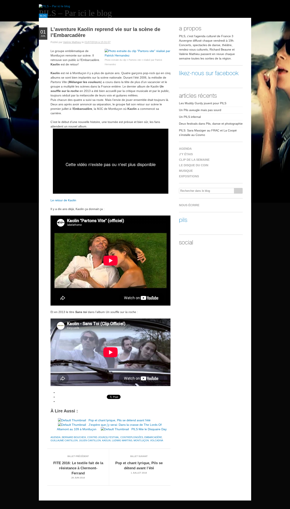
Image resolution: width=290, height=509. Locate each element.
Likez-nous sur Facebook (208, 73)
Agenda (55, 437)
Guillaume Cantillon (64, 440)
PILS (183, 219)
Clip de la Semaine (194, 159)
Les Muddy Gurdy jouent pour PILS (202, 103)
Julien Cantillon (90, 440)
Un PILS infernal (190, 116)
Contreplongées (131, 437)
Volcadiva (156, 440)
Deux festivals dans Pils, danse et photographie (211, 123)
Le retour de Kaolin (63, 200)
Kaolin (106, 440)
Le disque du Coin (193, 165)
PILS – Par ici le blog (75, 13)
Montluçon (141, 440)
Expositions (189, 176)
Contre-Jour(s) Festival (103, 437)
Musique (186, 170)
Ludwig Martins (122, 440)
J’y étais (186, 154)
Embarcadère (153, 437)
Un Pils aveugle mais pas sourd (200, 110)
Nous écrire (189, 205)
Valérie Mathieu (72, 42)
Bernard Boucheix (74, 437)
